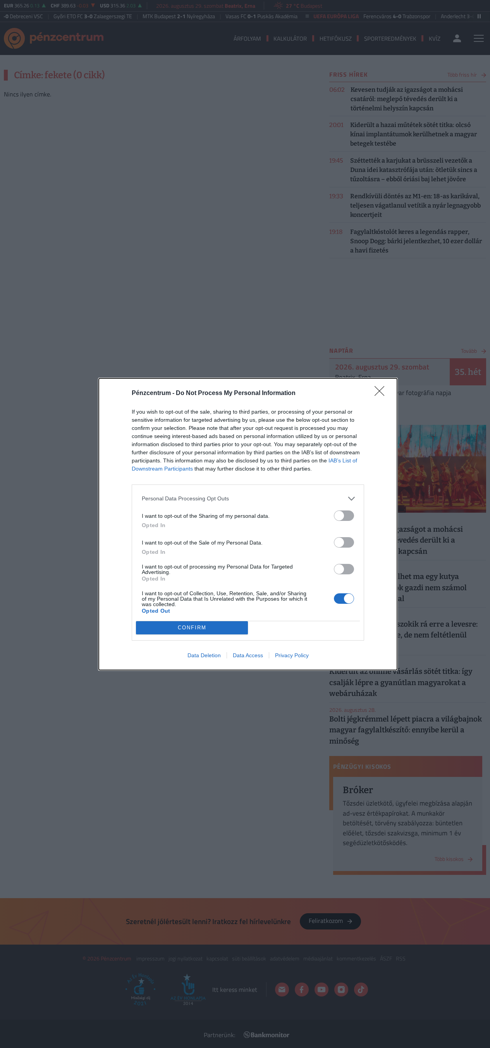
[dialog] (248, 524)
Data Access (248, 655)
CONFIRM (192, 628)
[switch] (344, 515)
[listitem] (248, 499)
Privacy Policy (292, 655)
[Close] (382, 393)
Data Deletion (204, 655)
